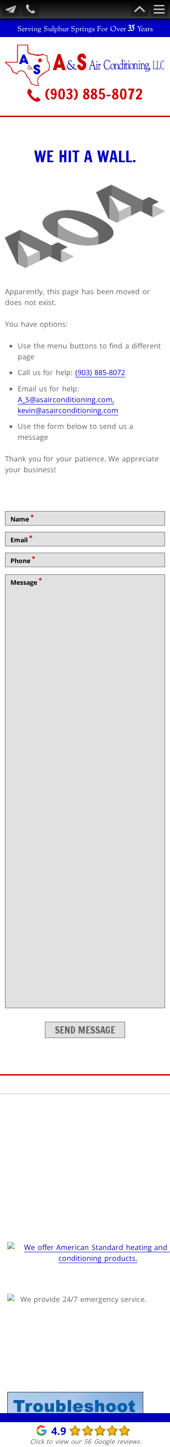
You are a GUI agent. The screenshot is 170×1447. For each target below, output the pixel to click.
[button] (85, 54)
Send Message (85, 1030)
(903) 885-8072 (91, 94)
